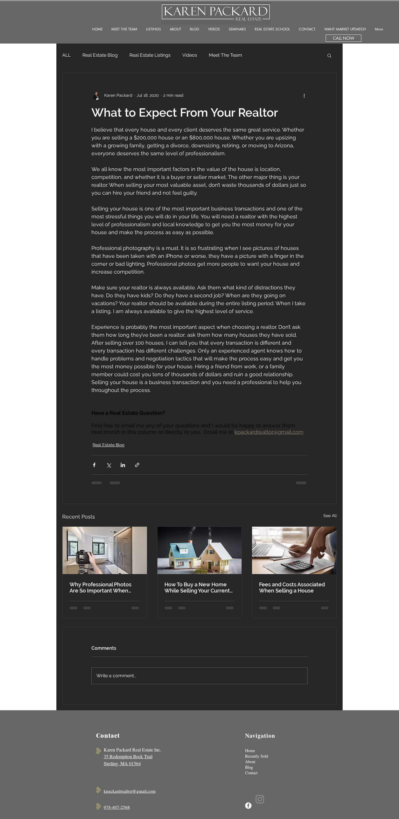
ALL (66, 55)
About (250, 761)
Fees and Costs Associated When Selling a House (292, 587)
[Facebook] (248, 805)
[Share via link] (137, 465)
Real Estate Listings (150, 55)
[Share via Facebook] (94, 465)
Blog (249, 767)
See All (330, 515)
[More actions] (304, 95)
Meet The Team (225, 55)
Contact (251, 772)
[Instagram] (260, 799)
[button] (329, 55)
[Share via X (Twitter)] (108, 465)
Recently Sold (256, 756)
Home (250, 750)
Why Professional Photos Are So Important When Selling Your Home (100, 587)
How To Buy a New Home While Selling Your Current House (197, 587)
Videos (189, 55)
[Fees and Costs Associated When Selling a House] (294, 550)
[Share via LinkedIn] (123, 465)
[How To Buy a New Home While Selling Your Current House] (199, 550)
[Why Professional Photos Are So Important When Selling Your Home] (105, 550)
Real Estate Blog (100, 55)
